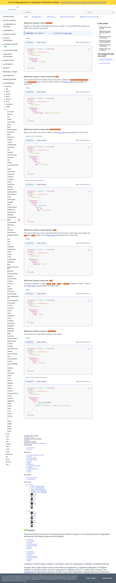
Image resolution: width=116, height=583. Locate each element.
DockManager (11, 199)
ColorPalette (10, 174)
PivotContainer (11, 303)
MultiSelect (10, 271)
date (7, 441)
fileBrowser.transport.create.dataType (38, 230)
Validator (9, 423)
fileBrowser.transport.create (34, 23)
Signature (9, 351)
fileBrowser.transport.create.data (36, 129)
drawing (8, 444)
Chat (8, 150)
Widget (9, 426)
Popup (9, 313)
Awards (29, 542)
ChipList (9, 162)
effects (8, 446)
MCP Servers (28, 443)
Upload (9, 421)
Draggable (10, 202)
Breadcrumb (10, 132)
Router (8, 459)
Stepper (9, 375)
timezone (8, 462)
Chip (8, 160)
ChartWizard (10, 147)
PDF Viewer (10, 291)
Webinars (30, 464)
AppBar (9, 119)
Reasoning (10, 336)
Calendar (9, 139)
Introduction (8, 16)
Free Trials (30, 448)
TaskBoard (10, 383)
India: (38, 489)
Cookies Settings (107, 578)
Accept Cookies (91, 578)
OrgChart (9, 281)
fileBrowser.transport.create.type (36, 280)
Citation (9, 169)
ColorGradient (11, 171)
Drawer (9, 204)
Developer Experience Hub (35, 455)
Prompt (9, 318)
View (7, 464)
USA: (37, 486)
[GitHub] (32, 506)
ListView (9, 254)
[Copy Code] (89, 49)
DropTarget (10, 214)
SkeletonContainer (12, 353)
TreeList (9, 413)
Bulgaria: (38, 491)
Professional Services (34, 465)
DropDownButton (12, 207)
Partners (29, 467)
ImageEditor (10, 246)
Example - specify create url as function (36, 377)
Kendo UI (27, 440)
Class (7, 436)
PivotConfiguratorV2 (12, 300)
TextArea (9, 385)
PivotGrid (9, 305)
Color (7, 439)
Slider (8, 356)
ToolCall (9, 406)
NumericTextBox (11, 278)
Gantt (8, 241)
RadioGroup (10, 328)
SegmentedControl (12, 348)
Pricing (29, 449)
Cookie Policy (35, 579)
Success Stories (32, 477)
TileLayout (10, 390)
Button (9, 134)
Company (30, 539)
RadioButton (10, 326)
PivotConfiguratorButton (12, 297)
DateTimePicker (11, 194)
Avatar (9, 124)
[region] (58, 578)
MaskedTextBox (11, 259)
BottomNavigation (12, 129)
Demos (29, 456)
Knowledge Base (9, 79)
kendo (7, 449)
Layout (8, 451)
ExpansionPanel (11, 222)
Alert (8, 117)
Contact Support (105, 59)
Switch (9, 378)
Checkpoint (10, 157)
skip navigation (12, 9)
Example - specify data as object (34, 136)
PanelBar (9, 289)
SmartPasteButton (12, 359)
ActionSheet (10, 111)
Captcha (9, 142)
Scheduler (10, 343)
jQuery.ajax (67, 33)
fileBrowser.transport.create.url (35, 331)
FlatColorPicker (11, 232)
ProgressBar (10, 315)
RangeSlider (10, 331)
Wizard (9, 431)
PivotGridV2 (10, 308)
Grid (8, 244)
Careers (29, 547)
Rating (9, 333)
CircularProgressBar (12, 165)
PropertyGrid (10, 323)
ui (7, 418)
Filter (8, 227)
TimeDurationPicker (12, 393)
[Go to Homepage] (17, 9)
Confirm (9, 181)
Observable (9, 454)
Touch (9, 411)
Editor (8, 220)
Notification (10, 276)
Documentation (32, 458)
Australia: (39, 492)
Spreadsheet (10, 373)
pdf (7, 456)
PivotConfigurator (12, 294)
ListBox (9, 251)
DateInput (10, 187)
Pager (9, 286)
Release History (32, 459)
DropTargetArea (11, 217)
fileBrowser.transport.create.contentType (39, 77)
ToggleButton (10, 401)
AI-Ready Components (39, 443)
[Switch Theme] (113, 12)
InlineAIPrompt (11, 249)
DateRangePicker (12, 192)
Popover (9, 310)
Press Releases (32, 544)
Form (8, 239)
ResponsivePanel (12, 338)
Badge (9, 127)
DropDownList (11, 209)
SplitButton (10, 368)
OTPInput (10, 283)
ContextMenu (11, 184)
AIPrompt (9, 114)
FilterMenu (10, 230)
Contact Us (30, 485)
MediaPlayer (10, 262)
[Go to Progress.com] (29, 531)
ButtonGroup (10, 137)
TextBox (9, 388)
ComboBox (10, 179)
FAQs (29, 472)
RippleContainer (11, 341)
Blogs (29, 462)
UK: (37, 488)
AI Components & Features (9, 25)
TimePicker (10, 398)
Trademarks (29, 572)
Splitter (9, 370)
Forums (29, 461)
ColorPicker (10, 176)
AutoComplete (11, 122)
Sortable (9, 361)
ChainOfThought (11, 144)
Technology (30, 541)
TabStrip (9, 380)
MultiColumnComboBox (12, 267)
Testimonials (31, 479)
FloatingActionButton (12, 235)
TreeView (9, 416)
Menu (8, 264)
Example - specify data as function (35, 180)
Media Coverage (32, 545)
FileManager (10, 225)
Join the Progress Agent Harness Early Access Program (83, 2)
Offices (29, 548)
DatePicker (10, 189)
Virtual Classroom (32, 469)
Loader (9, 257)
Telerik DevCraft (29, 437)
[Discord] (32, 508)
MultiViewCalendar (12, 273)
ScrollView (10, 346)
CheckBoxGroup (12, 155)
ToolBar (9, 403)
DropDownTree (11, 212)
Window (9, 429)
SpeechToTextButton (12, 364)
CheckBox (10, 152)
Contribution (8, 75)
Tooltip (9, 408)
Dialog (9, 197)
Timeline (9, 396)
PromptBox (10, 320)
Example (28, 38)
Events (29, 470)
